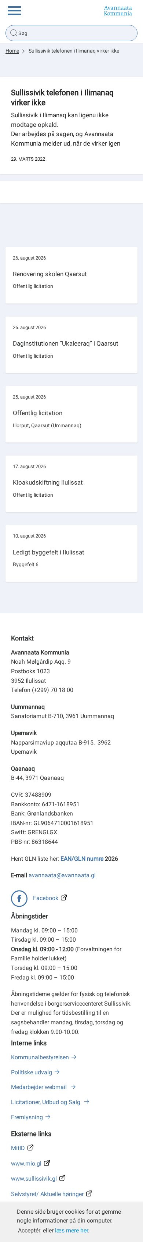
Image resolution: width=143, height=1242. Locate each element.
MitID (18, 1148)
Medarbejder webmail (39, 1087)
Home (12, 51)
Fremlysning (27, 1117)
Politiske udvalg (31, 1072)
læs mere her (71, 1230)
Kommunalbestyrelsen (40, 1057)
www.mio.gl (26, 1163)
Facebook (45, 898)
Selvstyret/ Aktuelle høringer (47, 1194)
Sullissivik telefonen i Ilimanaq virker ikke (74, 51)
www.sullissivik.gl (34, 1178)
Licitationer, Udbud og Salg (46, 1102)
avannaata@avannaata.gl (62, 875)
